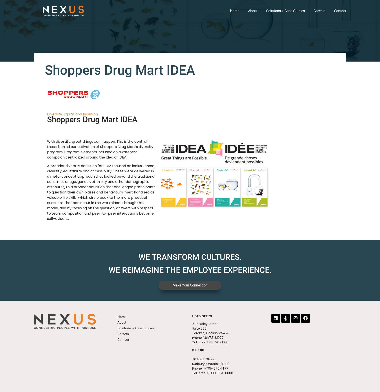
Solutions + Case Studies (285, 11)
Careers (319, 11)
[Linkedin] (275, 318)
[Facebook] (305, 318)
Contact (340, 11)
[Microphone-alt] (285, 318)
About (252, 11)
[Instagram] (295, 318)
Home (234, 11)
